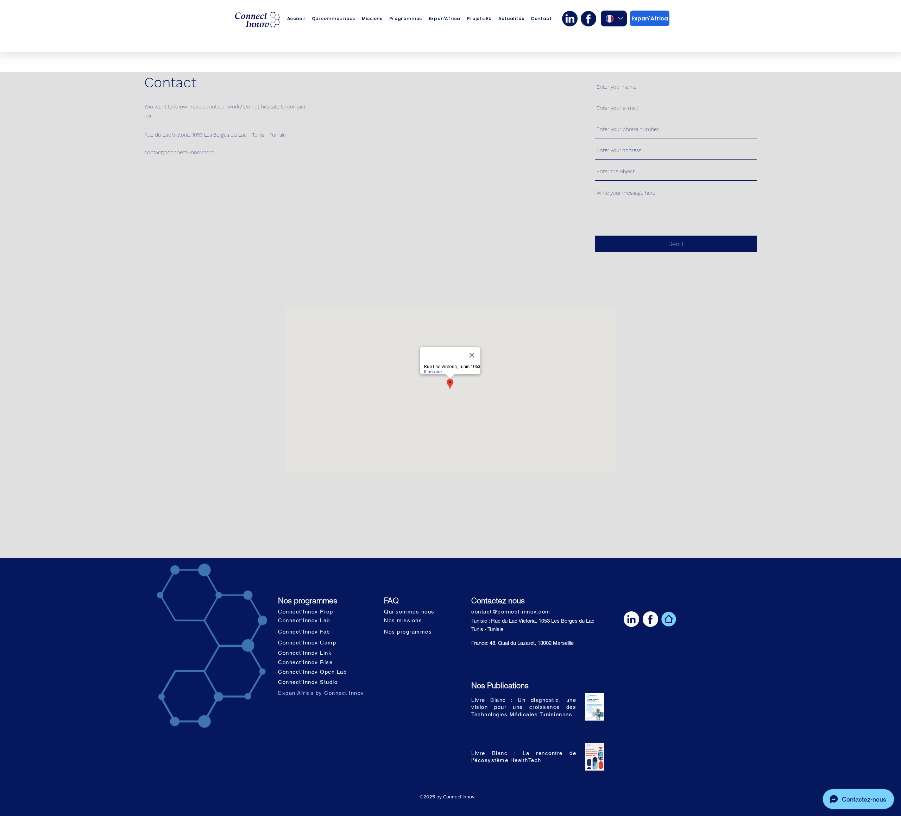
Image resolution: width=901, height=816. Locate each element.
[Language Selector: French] (614, 18)
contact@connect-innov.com (179, 152)
